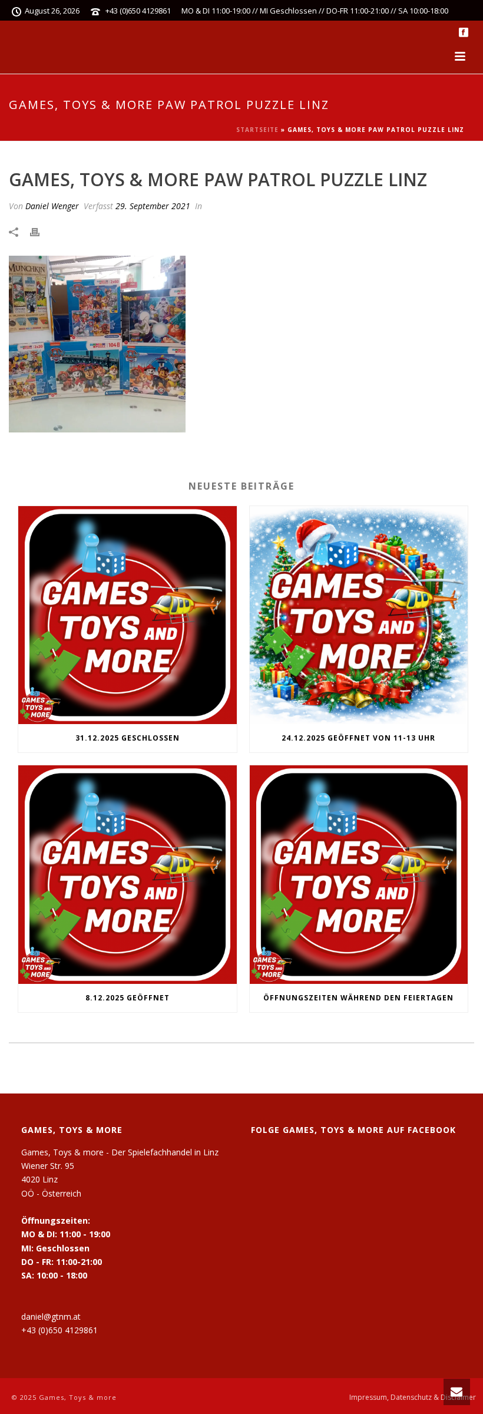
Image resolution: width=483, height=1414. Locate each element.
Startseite (257, 129)
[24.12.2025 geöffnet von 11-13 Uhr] (359, 615)
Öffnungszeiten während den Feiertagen (358, 998)
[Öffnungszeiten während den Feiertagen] (359, 874)
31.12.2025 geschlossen (127, 738)
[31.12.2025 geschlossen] (127, 615)
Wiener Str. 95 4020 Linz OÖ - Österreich (51, 1179)
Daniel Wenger (52, 206)
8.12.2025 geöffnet (127, 998)
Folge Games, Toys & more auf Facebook (353, 1129)
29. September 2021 (152, 206)
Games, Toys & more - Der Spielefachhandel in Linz (120, 1152)
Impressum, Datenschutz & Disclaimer (412, 1397)
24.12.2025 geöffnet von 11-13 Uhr (358, 738)
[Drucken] (40, 231)
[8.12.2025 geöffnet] (127, 874)
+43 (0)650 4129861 (138, 10)
